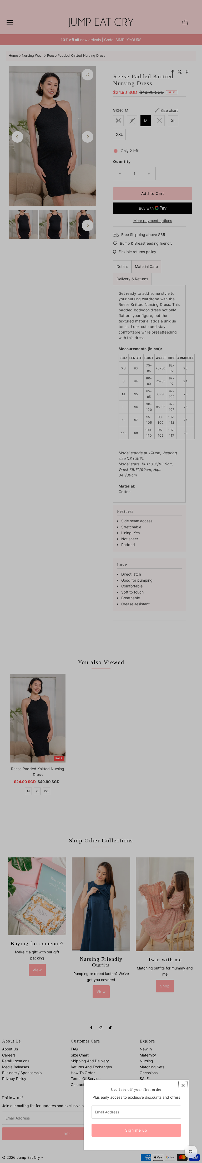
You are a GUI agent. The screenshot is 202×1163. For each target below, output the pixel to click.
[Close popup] (183, 1085)
